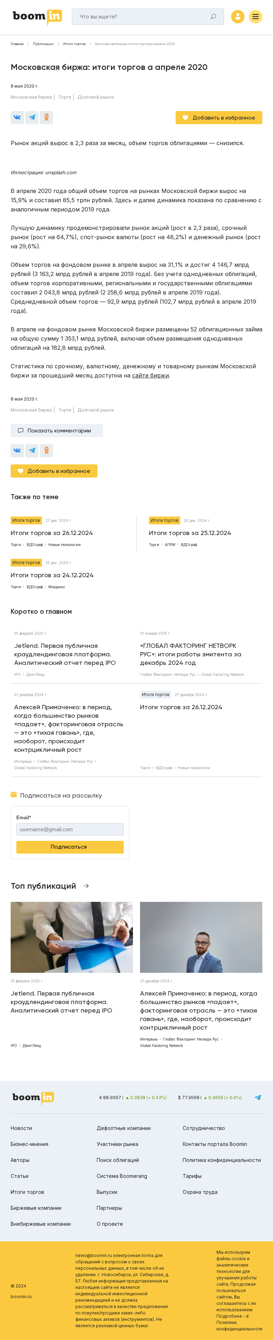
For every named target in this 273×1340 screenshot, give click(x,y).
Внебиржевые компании (41, 1224)
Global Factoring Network (222, 674)
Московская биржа (31, 97)
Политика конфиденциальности (222, 1160)
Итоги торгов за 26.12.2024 (181, 707)
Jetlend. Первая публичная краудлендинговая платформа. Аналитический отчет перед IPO (65, 654)
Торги (64, 97)
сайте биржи (150, 375)
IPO (17, 674)
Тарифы (192, 1176)
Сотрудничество (204, 1128)
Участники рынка (117, 1144)
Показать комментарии (59, 430)
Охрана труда (200, 1192)
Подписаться (69, 846)
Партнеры (109, 1208)
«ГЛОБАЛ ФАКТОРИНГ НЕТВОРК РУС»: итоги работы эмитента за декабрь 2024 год (190, 654)
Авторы (20, 1160)
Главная (17, 44)
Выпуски (107, 1192)
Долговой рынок (95, 97)
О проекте (110, 1224)
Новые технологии (194, 768)
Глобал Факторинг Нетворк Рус (168, 674)
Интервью (23, 761)
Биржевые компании (36, 1208)
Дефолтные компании (124, 1128)
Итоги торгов (74, 44)
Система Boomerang (122, 1176)
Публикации (43, 44)
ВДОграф (164, 768)
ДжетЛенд (35, 674)
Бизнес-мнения (29, 1144)
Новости (21, 1128)
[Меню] (255, 16)
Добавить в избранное (224, 117)
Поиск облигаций (118, 1160)
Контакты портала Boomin (215, 1144)
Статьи (19, 1176)
